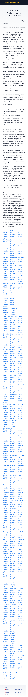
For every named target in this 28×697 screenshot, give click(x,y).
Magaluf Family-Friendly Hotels (12, 345)
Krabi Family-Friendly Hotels (12, 658)
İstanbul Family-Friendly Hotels (13, 294)
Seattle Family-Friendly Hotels (20, 441)
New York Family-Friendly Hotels (6, 648)
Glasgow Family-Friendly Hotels (5, 415)
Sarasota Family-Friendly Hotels (5, 503)
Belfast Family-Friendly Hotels (20, 243)
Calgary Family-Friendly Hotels (20, 352)
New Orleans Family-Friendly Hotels (5, 543)
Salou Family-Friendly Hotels (5, 276)
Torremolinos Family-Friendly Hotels (7, 423)
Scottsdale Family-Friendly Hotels (21, 488)
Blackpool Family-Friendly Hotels (14, 311)
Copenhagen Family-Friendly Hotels (13, 458)
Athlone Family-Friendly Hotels (5, 527)
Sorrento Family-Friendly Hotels (5, 511)
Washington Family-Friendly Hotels (6, 286)
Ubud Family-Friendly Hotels (20, 666)
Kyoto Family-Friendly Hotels (12, 599)
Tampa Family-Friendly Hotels (12, 431)
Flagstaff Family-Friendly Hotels (20, 527)
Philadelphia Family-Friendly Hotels (21, 591)
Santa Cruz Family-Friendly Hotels (6, 676)
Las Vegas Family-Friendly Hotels (13, 360)
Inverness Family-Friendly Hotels (6, 560)
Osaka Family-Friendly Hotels (5, 478)
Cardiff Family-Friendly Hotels (12, 301)
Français (8, 691)
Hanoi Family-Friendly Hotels (12, 488)
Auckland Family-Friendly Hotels (20, 286)
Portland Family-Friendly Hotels (12, 568)
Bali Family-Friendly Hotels (21, 657)
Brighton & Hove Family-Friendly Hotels (6, 469)
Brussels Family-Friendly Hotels (5, 615)
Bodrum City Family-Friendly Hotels (21, 542)
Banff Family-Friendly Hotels (5, 378)
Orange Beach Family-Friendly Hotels (5, 398)
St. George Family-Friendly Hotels (13, 519)
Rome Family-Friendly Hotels (12, 233)
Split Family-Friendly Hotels (13, 614)
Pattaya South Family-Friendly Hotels (13, 639)
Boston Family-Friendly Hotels (20, 599)
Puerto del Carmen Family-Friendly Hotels (13, 543)
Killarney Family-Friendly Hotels (20, 251)
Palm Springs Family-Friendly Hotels (20, 369)
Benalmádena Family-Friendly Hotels (7, 311)
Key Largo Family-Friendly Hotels (13, 268)
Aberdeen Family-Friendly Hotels (20, 519)
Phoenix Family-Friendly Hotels (20, 397)
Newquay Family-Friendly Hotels (20, 495)
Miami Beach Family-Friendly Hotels (12, 649)
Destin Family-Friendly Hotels (12, 448)
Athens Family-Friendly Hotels (5, 623)
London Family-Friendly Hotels (5, 327)
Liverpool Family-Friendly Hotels (6, 388)
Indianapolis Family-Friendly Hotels (21, 468)
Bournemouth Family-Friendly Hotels (7, 294)
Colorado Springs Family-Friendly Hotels (5, 302)
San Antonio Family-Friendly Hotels (6, 431)
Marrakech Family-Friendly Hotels (13, 327)
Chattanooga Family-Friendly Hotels (7, 638)
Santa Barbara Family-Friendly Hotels (12, 389)
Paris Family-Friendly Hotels (5, 368)
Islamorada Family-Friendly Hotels (13, 337)
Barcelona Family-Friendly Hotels (20, 648)
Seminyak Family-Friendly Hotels (20, 407)
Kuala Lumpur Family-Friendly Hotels (20, 328)
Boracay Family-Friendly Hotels (5, 458)
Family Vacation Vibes (12, 3)
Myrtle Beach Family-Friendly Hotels (12, 251)
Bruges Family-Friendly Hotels (20, 552)
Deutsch (8, 689)
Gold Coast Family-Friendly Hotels (13, 260)
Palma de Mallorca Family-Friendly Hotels (20, 277)
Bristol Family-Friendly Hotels (20, 378)
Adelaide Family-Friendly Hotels (5, 260)
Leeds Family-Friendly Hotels (5, 519)
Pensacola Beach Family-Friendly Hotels (21, 459)
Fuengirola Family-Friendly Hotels (21, 623)
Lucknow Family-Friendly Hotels (20, 560)
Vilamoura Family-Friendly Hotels (20, 607)
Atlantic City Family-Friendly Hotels (6, 352)
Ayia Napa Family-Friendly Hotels (20, 503)
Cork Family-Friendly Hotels (6, 242)
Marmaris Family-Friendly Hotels (13, 407)
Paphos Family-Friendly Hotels (20, 415)
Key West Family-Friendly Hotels (20, 360)
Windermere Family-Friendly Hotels (13, 607)
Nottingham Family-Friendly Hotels (6, 407)
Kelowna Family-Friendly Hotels (12, 368)
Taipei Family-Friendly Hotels (20, 478)
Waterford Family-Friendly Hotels (6, 345)
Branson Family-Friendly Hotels (20, 319)
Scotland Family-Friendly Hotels (5, 591)
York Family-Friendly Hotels (21, 259)
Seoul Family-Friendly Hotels (5, 631)
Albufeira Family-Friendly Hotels (12, 276)
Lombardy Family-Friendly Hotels (6, 552)
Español (8, 694)
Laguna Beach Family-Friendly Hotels (5, 667)
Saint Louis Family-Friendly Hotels (13, 319)
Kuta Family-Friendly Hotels (14, 665)
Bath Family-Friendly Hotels (14, 396)
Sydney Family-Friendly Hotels (5, 441)
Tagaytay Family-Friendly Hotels (5, 488)
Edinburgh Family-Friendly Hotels (13, 591)
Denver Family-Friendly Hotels (5, 599)
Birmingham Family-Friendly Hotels (6, 337)
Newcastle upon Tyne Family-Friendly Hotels (13, 479)
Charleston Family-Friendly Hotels (6, 495)
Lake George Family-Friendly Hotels (5, 234)
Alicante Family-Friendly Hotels (12, 415)
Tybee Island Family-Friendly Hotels (14, 503)
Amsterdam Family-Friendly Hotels (21, 535)
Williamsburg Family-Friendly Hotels (6, 584)
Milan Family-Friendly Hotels (12, 560)
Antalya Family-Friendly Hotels (12, 468)
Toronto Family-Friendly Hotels (5, 576)
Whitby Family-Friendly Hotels (12, 527)
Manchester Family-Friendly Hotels (21, 345)
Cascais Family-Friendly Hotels (12, 623)
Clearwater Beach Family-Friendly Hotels (6, 449)
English (8, 687)
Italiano (8, 692)
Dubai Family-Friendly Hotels (20, 233)
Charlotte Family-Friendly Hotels (13, 631)
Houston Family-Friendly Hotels (12, 584)
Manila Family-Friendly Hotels (20, 568)
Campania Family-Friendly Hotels (6, 568)
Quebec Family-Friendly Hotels (20, 268)
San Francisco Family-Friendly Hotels (20, 432)
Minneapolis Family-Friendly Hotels (21, 388)
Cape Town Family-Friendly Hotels (6, 319)
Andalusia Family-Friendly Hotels (13, 511)
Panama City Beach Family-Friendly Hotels (13, 379)
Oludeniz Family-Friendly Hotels (20, 615)
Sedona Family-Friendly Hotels (5, 658)
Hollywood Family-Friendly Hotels (13, 676)
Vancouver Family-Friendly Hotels (14, 423)
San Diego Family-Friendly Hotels (6, 251)
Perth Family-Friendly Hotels (12, 243)
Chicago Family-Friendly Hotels (12, 286)
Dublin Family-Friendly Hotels (5, 360)
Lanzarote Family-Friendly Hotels (20, 448)
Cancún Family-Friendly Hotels (20, 511)
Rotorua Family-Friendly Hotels (5, 268)
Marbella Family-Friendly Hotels (12, 352)
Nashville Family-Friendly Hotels (13, 441)
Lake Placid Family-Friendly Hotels (21, 337)
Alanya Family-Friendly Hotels (12, 552)
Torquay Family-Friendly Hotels (5, 535)
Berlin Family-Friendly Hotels (12, 495)
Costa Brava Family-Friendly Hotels (6, 607)
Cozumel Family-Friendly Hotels (12, 576)
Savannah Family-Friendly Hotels (13, 535)
